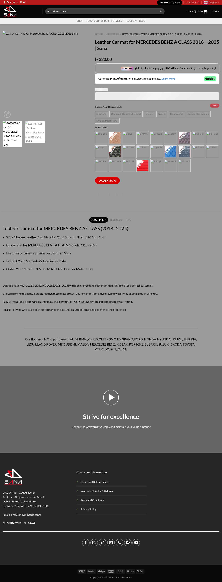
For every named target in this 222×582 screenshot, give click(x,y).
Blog (142, 21)
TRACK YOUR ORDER (97, 21)
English (213, 2)
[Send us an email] (14, 2)
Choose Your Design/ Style (108, 107)
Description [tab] (98, 219)
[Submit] (161, 11)
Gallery (132, 21)
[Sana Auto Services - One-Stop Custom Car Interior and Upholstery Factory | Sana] (20, 11)
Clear (215, 105)
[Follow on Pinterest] (21, 2)
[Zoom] (7, 114)
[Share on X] (104, 194)
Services (116, 21)
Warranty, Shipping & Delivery (97, 491)
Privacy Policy (88, 509)
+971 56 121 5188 (37, 505)
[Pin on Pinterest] (117, 194)
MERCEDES (112, 34)
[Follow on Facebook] (4, 2)
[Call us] (17, 2)
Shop (80, 21)
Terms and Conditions (92, 500)
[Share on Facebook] (98, 194)
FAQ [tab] (129, 219)
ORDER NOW (107, 180)
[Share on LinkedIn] (123, 194)
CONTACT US (193, 2)
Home (99, 34)
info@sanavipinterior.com (25, 514)
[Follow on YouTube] (24, 2)
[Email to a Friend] (111, 194)
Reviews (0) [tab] (116, 219)
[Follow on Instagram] (8, 2)
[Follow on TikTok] (11, 2)
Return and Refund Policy (94, 481)
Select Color (101, 127)
